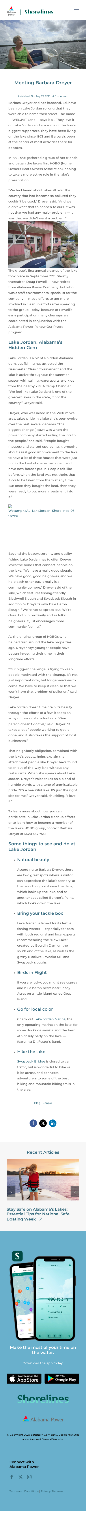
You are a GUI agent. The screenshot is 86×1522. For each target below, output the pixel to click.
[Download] (24, 1375)
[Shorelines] (30, 8)
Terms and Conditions (24, 1491)
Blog (37, 1103)
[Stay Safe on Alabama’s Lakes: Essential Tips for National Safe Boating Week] (43, 1161)
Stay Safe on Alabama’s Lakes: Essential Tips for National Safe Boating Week (38, 1214)
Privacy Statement (53, 1491)
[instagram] (29, 1477)
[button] (11, 1191)
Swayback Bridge (31, 1061)
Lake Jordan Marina (49, 1019)
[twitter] (20, 1477)
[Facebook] (33, 1123)
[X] (43, 1123)
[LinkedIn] (53, 1123)
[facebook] (11, 1477)
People (47, 1103)
